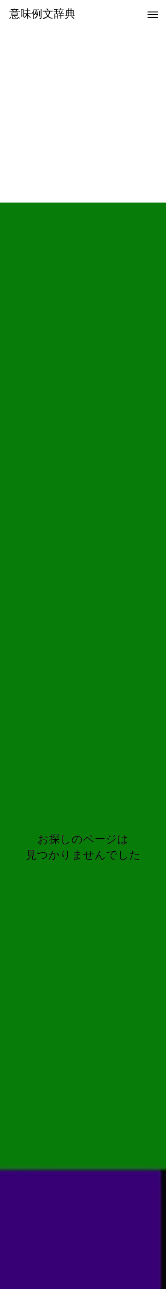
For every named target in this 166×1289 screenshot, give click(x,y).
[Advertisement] (83, 115)
